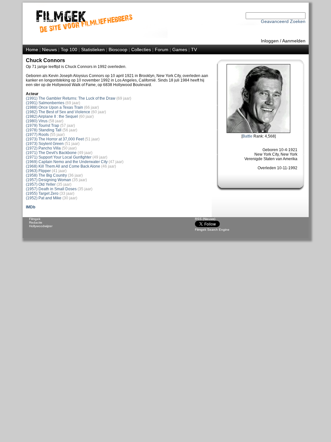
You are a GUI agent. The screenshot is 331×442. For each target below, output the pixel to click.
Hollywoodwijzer (40, 226)
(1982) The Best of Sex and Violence (58, 112)
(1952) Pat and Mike (43, 198)
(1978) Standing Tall (43, 130)
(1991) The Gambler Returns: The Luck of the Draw (70, 98)
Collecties (141, 49)
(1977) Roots (37, 134)
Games (179, 49)
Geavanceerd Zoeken (283, 21)
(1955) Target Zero (42, 193)
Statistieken (93, 49)
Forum (161, 49)
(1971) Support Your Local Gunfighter (58, 157)
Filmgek (34, 219)
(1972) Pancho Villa (43, 148)
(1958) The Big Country (46, 175)
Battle (247, 136)
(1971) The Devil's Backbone (51, 152)
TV (194, 49)
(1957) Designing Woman (48, 180)
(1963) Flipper (38, 171)
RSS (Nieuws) (205, 219)
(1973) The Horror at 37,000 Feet (55, 139)
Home (32, 49)
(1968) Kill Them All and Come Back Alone (63, 166)
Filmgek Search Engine (212, 229)
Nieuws (49, 49)
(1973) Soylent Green (45, 143)
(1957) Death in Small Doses (51, 189)
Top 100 (69, 49)
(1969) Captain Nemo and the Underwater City (67, 162)
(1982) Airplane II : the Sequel (52, 116)
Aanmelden (293, 40)
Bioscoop (118, 49)
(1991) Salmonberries (45, 103)
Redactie (35, 222)
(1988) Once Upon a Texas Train (54, 107)
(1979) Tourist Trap (42, 125)
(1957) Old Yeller (41, 184)
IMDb (30, 207)
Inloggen (270, 40)
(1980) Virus (37, 121)
